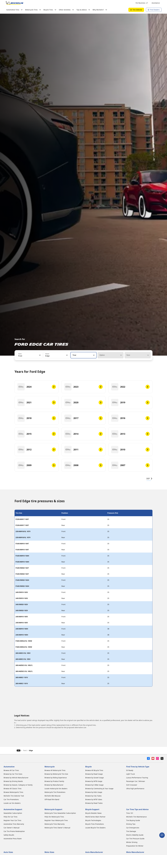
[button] (40, 355)
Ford (25, 750)
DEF (148, 478)
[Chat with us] (162, 835)
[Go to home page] (14, 3)
